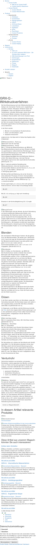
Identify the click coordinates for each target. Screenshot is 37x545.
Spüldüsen (15, 27)
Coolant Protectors (17, 33)
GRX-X (14, 22)
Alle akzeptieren (5, 542)
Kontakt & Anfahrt (10, 69)
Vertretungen (15, 58)
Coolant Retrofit (13, 8)
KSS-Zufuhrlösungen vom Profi (21, 56)
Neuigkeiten (8, 518)
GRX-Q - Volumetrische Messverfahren (15, 463)
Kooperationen (16, 59)
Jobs (6, 520)
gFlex (13, 29)
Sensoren (15, 36)
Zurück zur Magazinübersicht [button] (11, 405)
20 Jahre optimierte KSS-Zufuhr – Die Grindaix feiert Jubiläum (22, 53)
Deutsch (11, 74)
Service (7, 1)
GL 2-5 (5, 189)
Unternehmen (9, 47)
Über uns (14, 51)
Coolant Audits (13, 3)
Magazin (7, 45)
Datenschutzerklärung (15, 544)
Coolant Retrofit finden (18, 11)
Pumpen (14, 38)
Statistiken (5, 531)
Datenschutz (8, 521)
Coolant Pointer (16, 42)
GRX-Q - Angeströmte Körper (11, 493)
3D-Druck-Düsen (17, 24)
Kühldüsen (15, 17)
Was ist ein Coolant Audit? (19, 4)
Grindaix (11, 49)
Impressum (8, 514)
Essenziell (5, 529)
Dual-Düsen (15, 31)
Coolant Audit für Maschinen (20, 6)
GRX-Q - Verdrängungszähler (11, 480)
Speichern (14, 542)
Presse (14, 63)
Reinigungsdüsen (17, 20)
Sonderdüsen (16, 19)
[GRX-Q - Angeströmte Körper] (11, 496)
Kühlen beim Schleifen (9, 446)
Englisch (11, 75)
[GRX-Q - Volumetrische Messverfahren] (13, 466)
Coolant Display (16, 43)
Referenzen (15, 61)
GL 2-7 (5, 205)
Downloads (15, 67)
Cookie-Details (4, 544)
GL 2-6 (5, 197)
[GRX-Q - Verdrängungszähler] (11, 483)
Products (7, 13)
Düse (5, 310)
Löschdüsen (15, 26)
